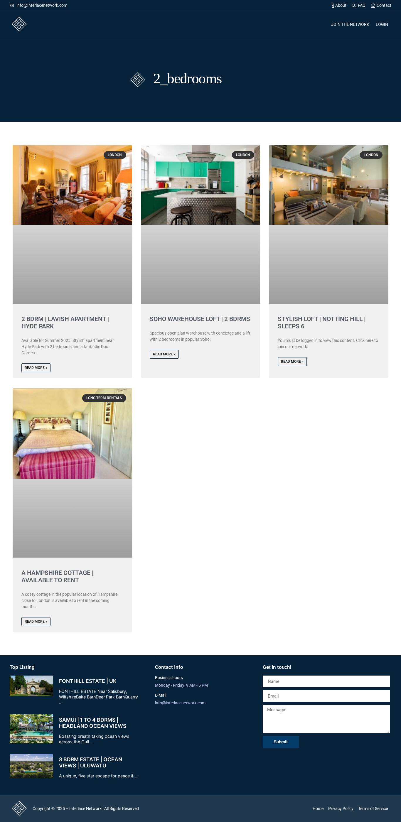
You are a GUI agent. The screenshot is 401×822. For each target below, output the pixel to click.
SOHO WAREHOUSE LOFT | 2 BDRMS (200, 319)
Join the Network (350, 24)
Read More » (36, 368)
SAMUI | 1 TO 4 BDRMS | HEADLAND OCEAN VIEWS (92, 723)
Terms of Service (373, 808)
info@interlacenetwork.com (180, 703)
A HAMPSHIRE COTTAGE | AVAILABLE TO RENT (57, 576)
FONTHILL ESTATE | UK (88, 681)
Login (382, 24)
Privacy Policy (340, 808)
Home (318, 808)
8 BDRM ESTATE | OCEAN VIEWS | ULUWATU (90, 762)
